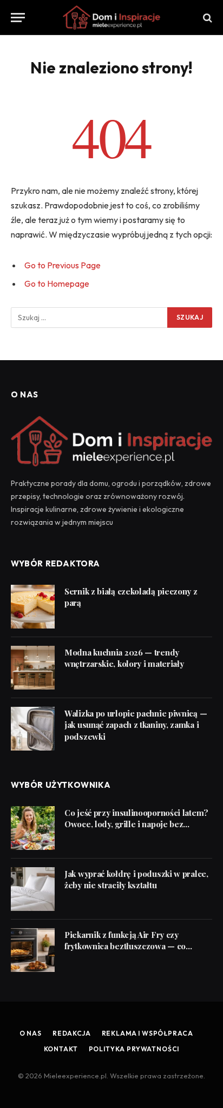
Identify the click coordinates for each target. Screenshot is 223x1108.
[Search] (206, 17)
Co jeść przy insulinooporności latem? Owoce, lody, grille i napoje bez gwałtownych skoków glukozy (136, 824)
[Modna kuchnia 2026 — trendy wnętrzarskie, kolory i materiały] (33, 668)
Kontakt (61, 1049)
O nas (30, 1033)
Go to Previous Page (62, 265)
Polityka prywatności (134, 1049)
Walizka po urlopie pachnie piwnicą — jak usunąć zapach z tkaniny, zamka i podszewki (135, 725)
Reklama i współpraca (147, 1033)
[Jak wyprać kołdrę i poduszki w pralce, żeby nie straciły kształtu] (33, 889)
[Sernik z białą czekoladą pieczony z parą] (33, 607)
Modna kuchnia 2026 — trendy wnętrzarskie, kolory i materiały (123, 658)
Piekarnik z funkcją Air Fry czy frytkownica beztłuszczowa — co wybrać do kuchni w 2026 (125, 946)
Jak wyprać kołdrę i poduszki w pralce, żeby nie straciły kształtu (136, 879)
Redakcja (72, 1033)
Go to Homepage (56, 283)
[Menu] (18, 17)
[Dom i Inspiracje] (111, 17)
